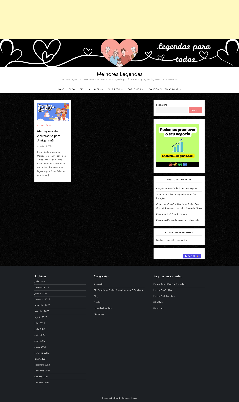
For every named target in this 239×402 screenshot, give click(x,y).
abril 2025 (39, 341)
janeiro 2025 (40, 358)
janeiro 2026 (40, 293)
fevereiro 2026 (41, 287)
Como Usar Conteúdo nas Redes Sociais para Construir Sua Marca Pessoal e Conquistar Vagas (179, 206)
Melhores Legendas (119, 74)
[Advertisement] (119, 19)
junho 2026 (39, 281)
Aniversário (44, 126)
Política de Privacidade (164, 89)
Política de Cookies (162, 290)
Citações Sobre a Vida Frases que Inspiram (176, 188)
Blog (72, 89)
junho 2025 (39, 329)
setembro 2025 (41, 311)
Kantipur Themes (129, 398)
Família (97, 302)
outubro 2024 (41, 376)
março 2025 (40, 346)
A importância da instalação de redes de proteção (176, 196)
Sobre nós (134, 89)
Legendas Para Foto (103, 308)
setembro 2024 (41, 382)
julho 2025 (39, 323)
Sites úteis (158, 302)
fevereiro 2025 (41, 352)
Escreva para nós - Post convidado (169, 284)
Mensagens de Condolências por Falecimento (177, 220)
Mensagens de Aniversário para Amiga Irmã (48, 136)
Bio (82, 89)
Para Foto (114, 89)
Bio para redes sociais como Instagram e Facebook (118, 290)
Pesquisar (161, 105)
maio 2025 (39, 335)
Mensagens (96, 89)
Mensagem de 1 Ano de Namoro (171, 214)
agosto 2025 (40, 317)
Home (61, 89)
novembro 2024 (42, 370)
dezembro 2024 (42, 364)
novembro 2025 (42, 305)
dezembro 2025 (42, 299)
